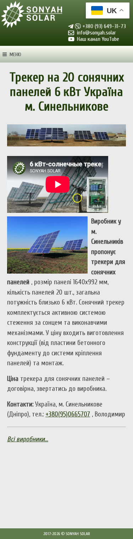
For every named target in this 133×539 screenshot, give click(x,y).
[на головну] (32, 15)
